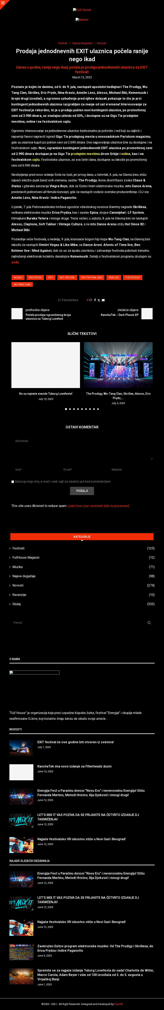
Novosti (83, 585)
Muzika (83, 567)
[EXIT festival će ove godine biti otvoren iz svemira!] (21, 748)
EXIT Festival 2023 (92, 277)
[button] (16, 376)
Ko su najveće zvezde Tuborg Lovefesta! (45, 393)
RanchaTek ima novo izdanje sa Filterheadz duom (74, 766)
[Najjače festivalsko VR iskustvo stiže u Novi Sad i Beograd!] (21, 845)
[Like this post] (90, 300)
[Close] (5, 5)
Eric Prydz (35, 277)
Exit (50, 277)
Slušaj (83, 604)
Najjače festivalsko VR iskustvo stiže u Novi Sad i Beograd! (81, 839)
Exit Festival (67, 277)
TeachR (118, 1004)
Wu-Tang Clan (22, 284)
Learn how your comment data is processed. (99, 506)
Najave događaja (83, 576)
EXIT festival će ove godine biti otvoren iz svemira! (75, 742)
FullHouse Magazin (83, 557)
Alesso (18, 277)
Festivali (83, 548)
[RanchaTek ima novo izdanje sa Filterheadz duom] (21, 772)
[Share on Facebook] (95, 300)
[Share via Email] (103, 300)
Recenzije (83, 595)
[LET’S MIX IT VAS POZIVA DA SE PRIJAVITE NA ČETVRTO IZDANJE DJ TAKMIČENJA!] (21, 821)
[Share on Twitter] (98, 300)
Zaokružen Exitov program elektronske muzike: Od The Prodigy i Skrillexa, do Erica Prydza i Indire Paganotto (95, 948)
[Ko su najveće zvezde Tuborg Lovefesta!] (45, 365)
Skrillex (114, 277)
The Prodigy (132, 277)
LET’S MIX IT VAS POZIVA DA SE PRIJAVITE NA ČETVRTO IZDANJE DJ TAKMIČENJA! (88, 817)
